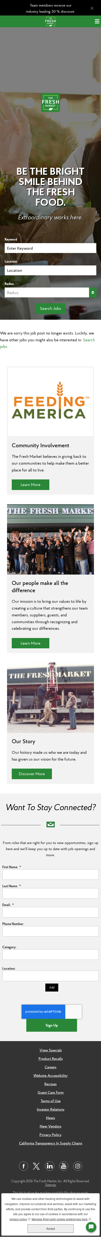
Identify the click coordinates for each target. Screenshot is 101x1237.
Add (51, 987)
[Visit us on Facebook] (23, 1166)
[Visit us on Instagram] (77, 1166)
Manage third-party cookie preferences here (61, 1219)
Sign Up (52, 1025)
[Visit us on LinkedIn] (49, 1166)
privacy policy (20, 1219)
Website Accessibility (50, 1075)
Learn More (35, 484)
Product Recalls (51, 1058)
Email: (8, 905)
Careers (50, 1067)
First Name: (11, 867)
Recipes (50, 1083)
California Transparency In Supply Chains (50, 1143)
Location (11, 261)
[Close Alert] (92, 8)
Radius (9, 284)
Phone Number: (13, 924)
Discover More (35, 773)
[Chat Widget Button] (91, 1227)
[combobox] (50, 270)
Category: (9, 947)
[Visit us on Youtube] (63, 1166)
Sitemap (50, 1185)
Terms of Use (51, 1100)
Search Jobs (50, 308)
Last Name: (11, 886)
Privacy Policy (50, 1134)
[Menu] (98, 21)
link (21, 1193)
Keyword (11, 239)
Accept (50, 1228)
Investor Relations (50, 1109)
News (50, 1117)
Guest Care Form (51, 1092)
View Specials (50, 1050)
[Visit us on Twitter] (36, 1166)
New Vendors (50, 1126)
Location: (8, 968)
